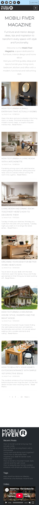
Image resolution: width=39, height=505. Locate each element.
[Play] (6, 503)
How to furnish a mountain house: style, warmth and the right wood (18, 315)
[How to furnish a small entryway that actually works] (20, 94)
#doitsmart (19, 476)
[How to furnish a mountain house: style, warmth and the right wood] (20, 297)
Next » (27, 397)
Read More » (17, 125)
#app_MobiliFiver (9, 476)
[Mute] (30, 503)
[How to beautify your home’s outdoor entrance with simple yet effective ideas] (20, 353)
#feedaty (26, 476)
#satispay (19, 478)
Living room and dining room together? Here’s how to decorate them (18, 211)
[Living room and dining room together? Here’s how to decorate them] (20, 194)
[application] (20, 496)
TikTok (18, 2)
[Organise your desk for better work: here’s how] (20, 247)
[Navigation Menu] (36, 8)
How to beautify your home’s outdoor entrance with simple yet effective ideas (19, 370)
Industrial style (28, 478)
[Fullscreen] (33, 503)
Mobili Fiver (7, 114)
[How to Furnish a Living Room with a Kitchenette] (20, 144)
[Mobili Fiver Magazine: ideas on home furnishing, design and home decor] (7, 8)
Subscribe (34, 2)
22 (21, 397)
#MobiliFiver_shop (10, 478)
